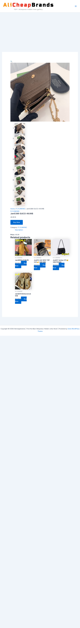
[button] (11, 61)
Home (12, 209)
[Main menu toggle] (76, 6)
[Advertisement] (40, 28)
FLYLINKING (20, 209)
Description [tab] (19, 230)
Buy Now (16, 222)
